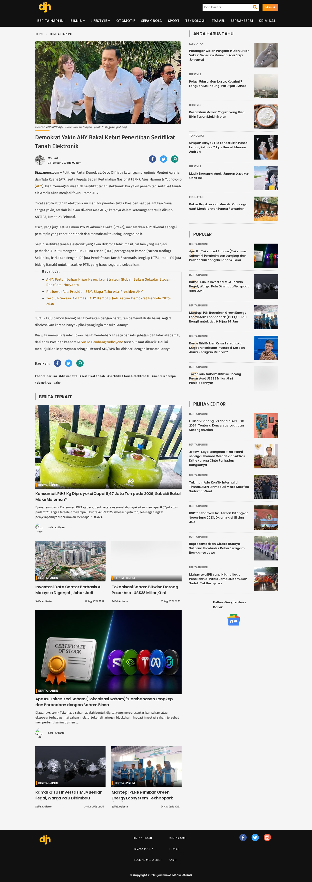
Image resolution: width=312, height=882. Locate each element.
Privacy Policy (143, 849)
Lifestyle (99, 20)
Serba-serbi (242, 20)
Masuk (270, 7)
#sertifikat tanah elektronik (128, 376)
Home (39, 34)
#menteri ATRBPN (164, 376)
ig (267, 842)
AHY (39, 186)
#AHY (57, 382)
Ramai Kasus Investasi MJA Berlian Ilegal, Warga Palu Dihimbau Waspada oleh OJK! (69, 798)
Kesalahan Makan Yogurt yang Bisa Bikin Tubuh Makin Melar (216, 114)
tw (255, 842)
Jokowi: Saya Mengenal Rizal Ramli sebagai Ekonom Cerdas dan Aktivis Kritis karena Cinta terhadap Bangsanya (217, 458)
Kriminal (267, 20)
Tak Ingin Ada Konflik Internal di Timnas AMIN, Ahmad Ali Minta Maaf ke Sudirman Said (219, 486)
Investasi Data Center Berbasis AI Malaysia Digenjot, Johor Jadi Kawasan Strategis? (68, 592)
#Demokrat (43, 382)
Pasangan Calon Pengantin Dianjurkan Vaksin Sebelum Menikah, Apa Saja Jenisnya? (219, 55)
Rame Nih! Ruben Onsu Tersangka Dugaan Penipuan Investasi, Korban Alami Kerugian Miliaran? (217, 347)
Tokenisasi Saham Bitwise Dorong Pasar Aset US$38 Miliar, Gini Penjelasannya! (145, 592)
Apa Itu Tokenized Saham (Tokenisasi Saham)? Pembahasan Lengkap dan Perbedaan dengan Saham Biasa (104, 702)
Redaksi (174, 849)
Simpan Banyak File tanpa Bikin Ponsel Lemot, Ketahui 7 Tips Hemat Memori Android (218, 147)
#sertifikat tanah (92, 376)
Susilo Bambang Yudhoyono (102, 342)
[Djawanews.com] (45, 7)
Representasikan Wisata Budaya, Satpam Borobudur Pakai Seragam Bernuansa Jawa (216, 548)
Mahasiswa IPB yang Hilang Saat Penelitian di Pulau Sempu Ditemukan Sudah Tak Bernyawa (218, 578)
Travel (218, 20)
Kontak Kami (177, 838)
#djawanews (68, 376)
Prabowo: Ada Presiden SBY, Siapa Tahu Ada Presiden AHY (94, 292)
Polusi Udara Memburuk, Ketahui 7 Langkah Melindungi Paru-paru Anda (217, 83)
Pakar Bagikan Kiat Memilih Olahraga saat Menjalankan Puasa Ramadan (218, 206)
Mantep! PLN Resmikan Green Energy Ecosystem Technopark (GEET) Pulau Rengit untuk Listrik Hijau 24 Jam (143, 801)
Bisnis (76, 20)
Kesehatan (196, 44)
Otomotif (125, 20)
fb (243, 842)
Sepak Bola (151, 20)
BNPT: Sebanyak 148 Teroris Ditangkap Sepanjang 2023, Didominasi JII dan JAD (219, 517)
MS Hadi (53, 158)
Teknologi (195, 20)
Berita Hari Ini (51, 20)
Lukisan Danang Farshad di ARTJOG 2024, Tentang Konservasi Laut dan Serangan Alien (216, 425)
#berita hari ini (46, 376)
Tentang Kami (142, 838)
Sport (174, 20)
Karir (172, 860)
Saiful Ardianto (56, 527)
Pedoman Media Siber (147, 860)
